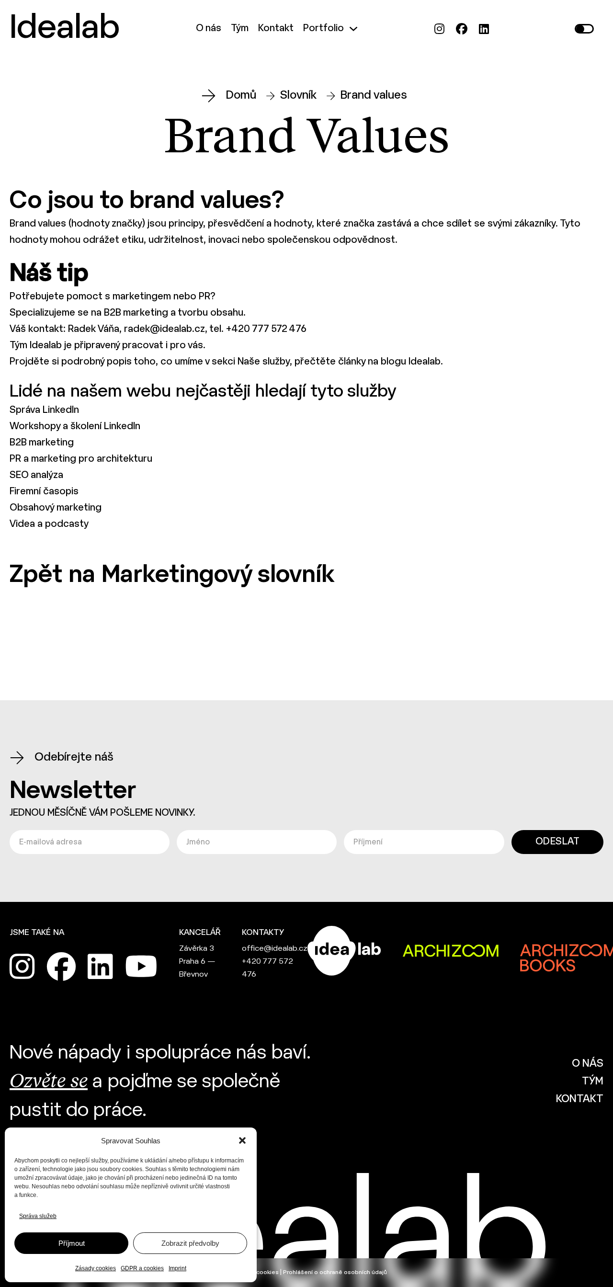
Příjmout (71, 1243)
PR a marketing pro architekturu (81, 459)
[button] (242, 1140)
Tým (240, 28)
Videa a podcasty (49, 524)
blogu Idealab (411, 361)
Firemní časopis (44, 491)
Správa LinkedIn (44, 410)
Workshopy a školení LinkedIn (75, 426)
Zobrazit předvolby (190, 1243)
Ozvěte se (49, 1082)
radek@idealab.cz (164, 329)
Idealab (65, 29)
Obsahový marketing (56, 508)
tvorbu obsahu (210, 313)
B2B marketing (136, 313)
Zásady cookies (95, 1268)
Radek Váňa (93, 329)
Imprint (177, 1268)
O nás (208, 28)
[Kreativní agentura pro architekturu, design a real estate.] (344, 951)
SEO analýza (36, 475)
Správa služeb (38, 1216)
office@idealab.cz (274, 948)
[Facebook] (461, 29)
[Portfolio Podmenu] (353, 29)
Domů (241, 95)
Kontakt (276, 28)
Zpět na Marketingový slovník (172, 575)
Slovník (298, 95)
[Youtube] (141, 966)
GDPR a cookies (142, 1268)
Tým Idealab (36, 345)
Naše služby (264, 361)
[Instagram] (439, 29)
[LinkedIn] (484, 29)
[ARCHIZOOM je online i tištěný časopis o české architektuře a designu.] (451, 951)
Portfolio (323, 28)
